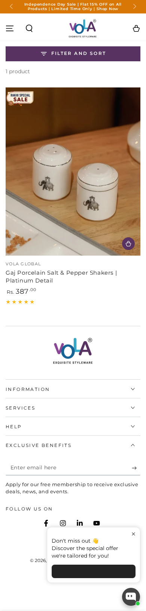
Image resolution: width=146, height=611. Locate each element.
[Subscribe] (136, 468)
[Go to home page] (82, 28)
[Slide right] (134, 6)
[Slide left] (12, 6)
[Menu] (9, 28)
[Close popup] (133, 534)
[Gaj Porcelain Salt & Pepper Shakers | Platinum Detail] (73, 171)
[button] (29, 28)
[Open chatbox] (131, 597)
